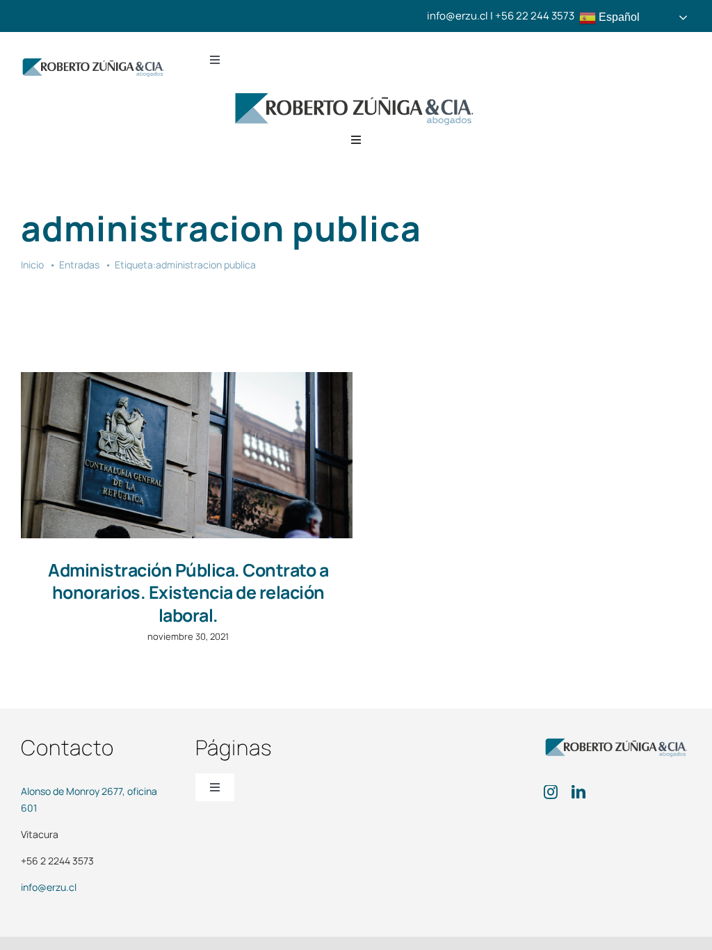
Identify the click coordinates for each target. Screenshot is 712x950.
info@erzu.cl (48, 887)
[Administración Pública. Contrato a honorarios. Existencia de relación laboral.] (187, 455)
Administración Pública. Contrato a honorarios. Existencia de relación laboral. (188, 592)
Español (618, 17)
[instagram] (551, 792)
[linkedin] (578, 792)
